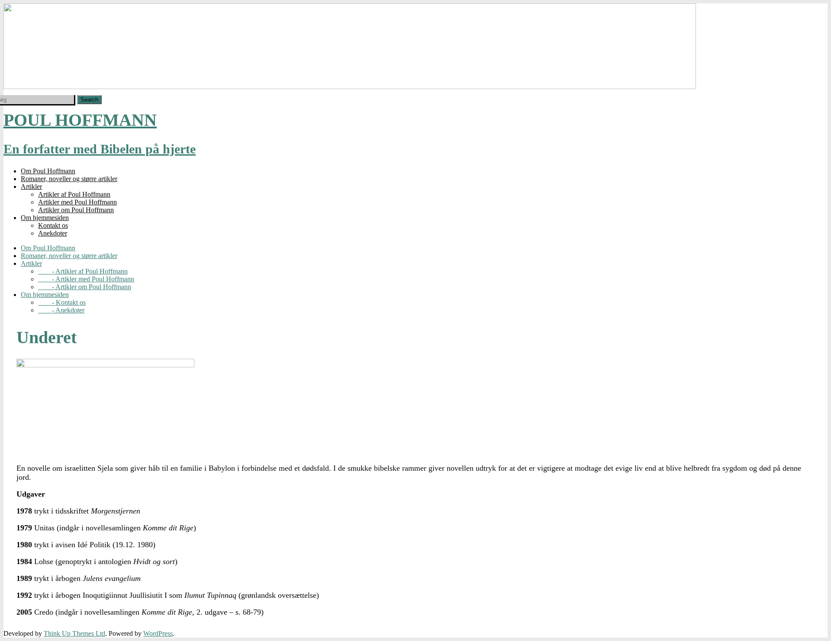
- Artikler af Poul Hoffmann (83, 271)
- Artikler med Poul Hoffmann (86, 279)
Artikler (31, 186)
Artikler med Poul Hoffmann (77, 202)
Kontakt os (53, 225)
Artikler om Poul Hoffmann (76, 210)
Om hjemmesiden (45, 217)
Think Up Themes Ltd (74, 633)
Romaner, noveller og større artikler (69, 178)
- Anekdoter (61, 310)
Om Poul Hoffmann (48, 171)
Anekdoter (52, 233)
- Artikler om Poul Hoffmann (84, 286)
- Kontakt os (62, 302)
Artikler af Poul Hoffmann (74, 194)
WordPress (158, 633)
